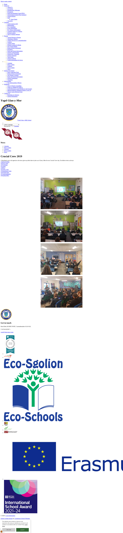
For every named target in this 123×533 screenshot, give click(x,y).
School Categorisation (13, 52)
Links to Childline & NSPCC (15, 87)
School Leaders (11, 33)
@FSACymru (4, 163)
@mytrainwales (5, 172)
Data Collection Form (13, 72)
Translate (16, 126)
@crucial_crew (5, 169)
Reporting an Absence (13, 95)
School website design (6, 518)
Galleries (9, 66)
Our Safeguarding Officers (14, 83)
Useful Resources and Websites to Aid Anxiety (19, 89)
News (5, 61)
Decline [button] (9, 529)
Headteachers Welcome (13, 10)
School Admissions (12, 78)
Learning (6, 22)
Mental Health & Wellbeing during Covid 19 (19, 90)
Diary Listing (10, 64)
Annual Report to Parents (14, 37)
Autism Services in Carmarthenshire (16, 40)
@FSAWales (4, 165)
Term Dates (10, 57)
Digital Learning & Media (14, 45)
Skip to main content (6, 1)
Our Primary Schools (12, 75)
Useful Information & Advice (15, 60)
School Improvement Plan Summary (17, 15)
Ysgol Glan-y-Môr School (24, 120)
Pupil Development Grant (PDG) (16, 13)
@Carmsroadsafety (6, 174)
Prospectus (10, 12)
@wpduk (3, 166)
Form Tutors (14, 19)
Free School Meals (12, 46)
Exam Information (12, 28)
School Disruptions (12, 96)
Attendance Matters (12, 39)
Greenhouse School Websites (22, 518)
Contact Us (7, 93)
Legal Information (10, 515)
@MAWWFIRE (5, 162)
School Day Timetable (13, 54)
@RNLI (3, 168)
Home (5, 4)
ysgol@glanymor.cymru (7, 332)
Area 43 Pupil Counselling (14, 86)
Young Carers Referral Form (14, 92)
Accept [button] (22, 530)
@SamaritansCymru (6, 171)
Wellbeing (6, 84)
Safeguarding (7, 81)
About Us (6, 5)
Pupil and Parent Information (15, 51)
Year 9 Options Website (13, 34)
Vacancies (10, 21)
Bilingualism (10, 25)
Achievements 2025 (12, 24)
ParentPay (10, 49)
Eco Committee (11, 27)
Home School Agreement (14, 48)
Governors (10, 8)
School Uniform (11, 58)
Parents (6, 36)
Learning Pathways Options (14, 31)
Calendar (9, 63)
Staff (8, 18)
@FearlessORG (5, 175)
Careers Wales (11, 43)
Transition (10, 79)
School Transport (11, 55)
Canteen (9, 42)
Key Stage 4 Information (13, 30)
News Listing (10, 67)
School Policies (11, 16)
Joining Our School (9, 70)
